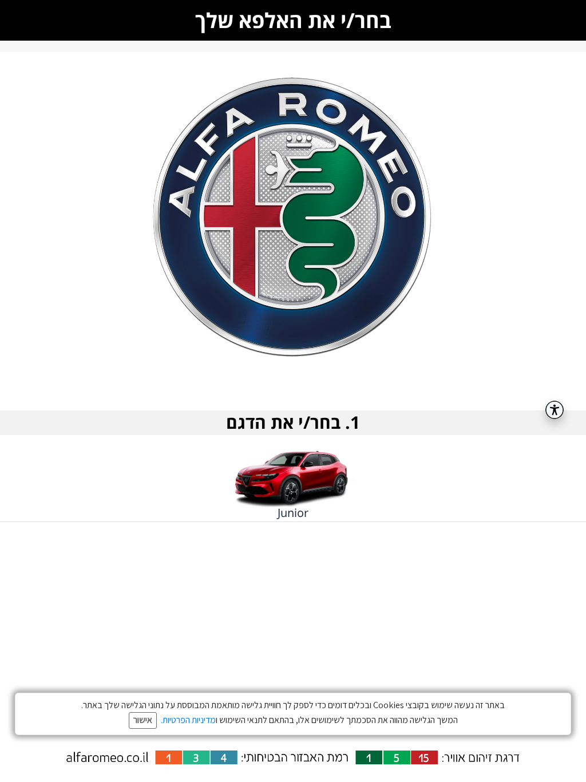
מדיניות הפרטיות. (188, 720)
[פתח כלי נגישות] (554, 410)
